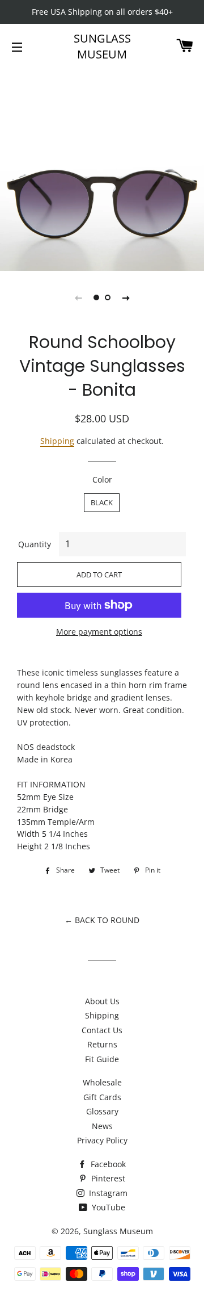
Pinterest (107, 1178)
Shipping (57, 440)
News (102, 1126)
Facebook (107, 1164)
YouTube (107, 1207)
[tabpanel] (102, 168)
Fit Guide (102, 1059)
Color (102, 479)
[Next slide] (125, 297)
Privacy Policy (102, 1140)
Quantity (34, 544)
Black (102, 502)
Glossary (102, 1111)
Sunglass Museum (102, 46)
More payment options (99, 631)
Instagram (107, 1193)
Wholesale (102, 1082)
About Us (102, 1001)
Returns (102, 1044)
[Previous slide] (78, 297)
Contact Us (102, 1030)
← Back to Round (102, 920)
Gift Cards (102, 1097)
